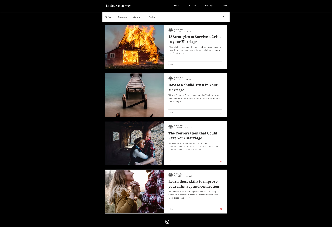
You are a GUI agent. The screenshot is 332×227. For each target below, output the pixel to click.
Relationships (137, 17)
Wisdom (152, 17)
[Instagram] (167, 221)
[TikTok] (194, 221)
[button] (206, 6)
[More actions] (221, 30)
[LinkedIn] (183, 221)
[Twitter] (178, 221)
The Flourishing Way (117, 6)
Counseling (122, 17)
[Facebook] (172, 221)
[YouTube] (188, 221)
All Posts (108, 17)
